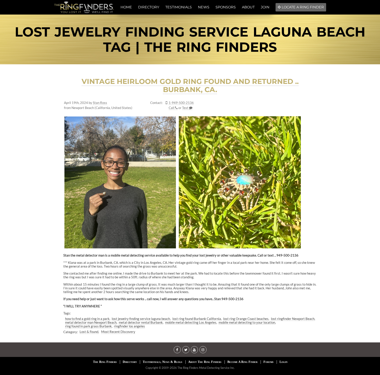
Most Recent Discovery (118, 332)
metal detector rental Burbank (141, 322)
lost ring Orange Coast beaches (246, 319)
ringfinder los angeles (129, 326)
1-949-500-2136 (181, 103)
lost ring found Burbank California (196, 319)
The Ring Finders (105, 362)
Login (283, 362)
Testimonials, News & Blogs (162, 362)
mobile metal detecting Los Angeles (190, 322)
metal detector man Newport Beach (91, 322)
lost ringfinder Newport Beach (292, 319)
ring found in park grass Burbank (88, 326)
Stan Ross (100, 103)
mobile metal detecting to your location (247, 322)
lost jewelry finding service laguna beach (141, 319)
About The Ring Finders (204, 362)
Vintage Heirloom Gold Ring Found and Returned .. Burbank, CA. (190, 85)
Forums (268, 362)
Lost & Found (89, 332)
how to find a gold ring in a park (87, 319)
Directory (130, 362)
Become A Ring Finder (242, 362)
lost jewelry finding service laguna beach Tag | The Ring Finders (190, 39)
